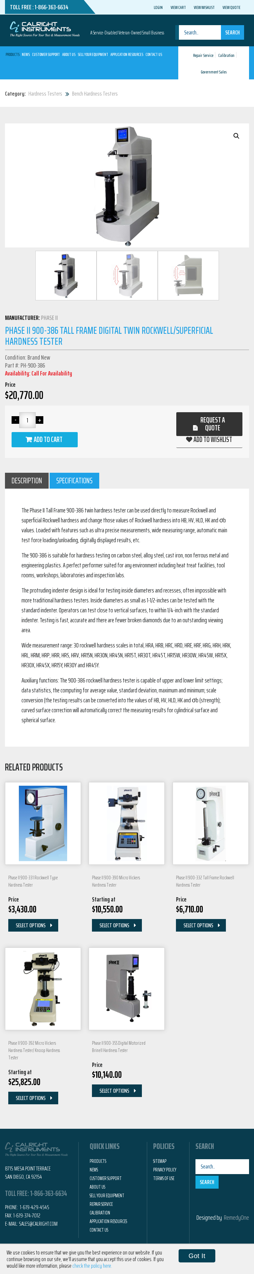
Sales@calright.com (38, 1223)
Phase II (49, 317)
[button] (236, 136)
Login (158, 7)
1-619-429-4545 (34, 1207)
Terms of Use (163, 1178)
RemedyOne (236, 1217)
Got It (197, 1255)
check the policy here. (92, 1265)
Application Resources (126, 54)
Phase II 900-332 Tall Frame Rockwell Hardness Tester (205, 881)
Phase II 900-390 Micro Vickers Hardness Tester (116, 881)
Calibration (226, 55)
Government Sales (214, 71)
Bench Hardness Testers (95, 93)
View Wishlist (204, 7)
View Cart (178, 7)
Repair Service (203, 55)
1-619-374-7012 (26, 1215)
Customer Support (46, 54)
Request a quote (212, 424)
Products (13, 54)
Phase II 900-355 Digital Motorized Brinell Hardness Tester (119, 1046)
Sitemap (159, 1161)
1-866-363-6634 (51, 7)
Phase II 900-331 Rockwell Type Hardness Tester (33, 881)
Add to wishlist (212, 439)
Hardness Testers (45, 93)
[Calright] (45, 28)
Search (232, 32)
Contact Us (154, 54)
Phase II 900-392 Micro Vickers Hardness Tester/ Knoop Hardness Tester (34, 1050)
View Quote (231, 7)
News (26, 54)
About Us (68, 54)
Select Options (31, 925)
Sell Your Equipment (93, 54)
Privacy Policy (164, 1170)
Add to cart (48, 439)
